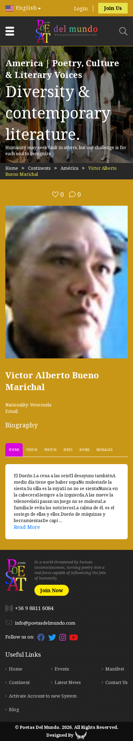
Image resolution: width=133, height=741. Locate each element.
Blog (14, 709)
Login (81, 8)
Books (84, 449)
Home (11, 168)
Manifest (114, 669)
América (69, 168)
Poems (14, 449)
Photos (50, 449)
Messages (104, 449)
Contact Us (116, 682)
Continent (19, 682)
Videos (31, 449)
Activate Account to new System (43, 696)
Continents (39, 168)
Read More (27, 527)
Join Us (113, 8)
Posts (67, 449)
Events (62, 669)
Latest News (68, 682)
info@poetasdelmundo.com (45, 623)
